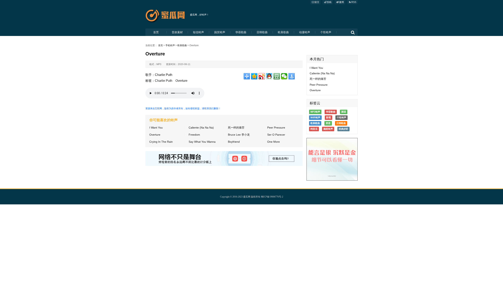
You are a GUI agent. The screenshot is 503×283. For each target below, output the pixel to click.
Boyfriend (234, 141)
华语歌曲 (240, 32)
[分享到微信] (284, 76)
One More (273, 141)
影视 (328, 117)
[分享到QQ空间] (254, 76)
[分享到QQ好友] (269, 76)
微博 (341, 2)
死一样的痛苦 (236, 127)
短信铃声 (198, 32)
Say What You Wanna (202, 141)
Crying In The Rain (161, 141)
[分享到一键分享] (291, 76)
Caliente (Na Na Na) (201, 127)
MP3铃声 (315, 111)
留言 (317, 2)
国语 (343, 111)
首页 (156, 32)
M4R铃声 (315, 117)
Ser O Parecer (276, 134)
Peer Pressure (276, 127)
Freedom (194, 134)
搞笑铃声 (219, 32)
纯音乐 (314, 129)
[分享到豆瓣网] (277, 76)
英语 (328, 123)
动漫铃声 (304, 32)
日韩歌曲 (262, 32)
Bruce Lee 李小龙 (239, 134)
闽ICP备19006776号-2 (272, 196)
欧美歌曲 (283, 32)
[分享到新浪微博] (262, 76)
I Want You (156, 127)
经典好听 (343, 129)
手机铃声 (170, 45)
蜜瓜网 (246, 196)
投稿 (329, 2)
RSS (353, 2)
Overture (181, 80)
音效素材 (177, 32)
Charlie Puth (163, 80)
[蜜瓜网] (166, 14)
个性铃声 (325, 32)
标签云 (315, 103)
